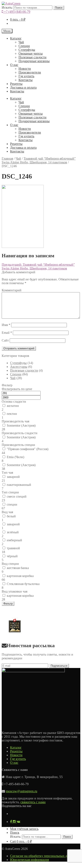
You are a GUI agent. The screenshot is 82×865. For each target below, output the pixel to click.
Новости (25, 68)
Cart (21, 841)
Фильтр (8, 603)
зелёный (13, 532)
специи (12, 504)
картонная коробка (20, 576)
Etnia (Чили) (15, 457)
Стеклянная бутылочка (23, 584)
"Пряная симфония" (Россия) (27, 449)
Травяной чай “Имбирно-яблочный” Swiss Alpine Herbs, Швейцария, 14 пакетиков (39, 160)
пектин (12, 413)
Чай (21, 42)
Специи (24, 46)
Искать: (7, 7)
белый (11, 516)
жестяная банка (18, 568)
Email (7, 332)
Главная (7, 158)
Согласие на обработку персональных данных (43, 856)
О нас (14, 65)
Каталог (16, 38)
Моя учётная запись (24, 829)
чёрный (12, 556)
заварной (13, 477)
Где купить (26, 76)
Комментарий (11, 290)
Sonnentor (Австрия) (21, 425)
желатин (13, 406)
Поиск (58, 7)
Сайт (5, 340)
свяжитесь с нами (33, 802)
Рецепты (16, 83)
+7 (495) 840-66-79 (16, 11)
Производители (30, 72)
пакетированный (19, 484)
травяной (13, 548)
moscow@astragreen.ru (21, 791)
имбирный (14, 540)
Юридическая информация (29, 859)
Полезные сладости (32, 57)
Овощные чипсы (31, 53)
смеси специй (16, 496)
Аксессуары (18, 366)
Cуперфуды (27, 49)
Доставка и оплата (23, 87)
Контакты (26, 80)
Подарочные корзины (34, 61)
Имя (6, 325)
